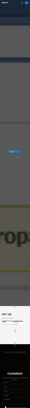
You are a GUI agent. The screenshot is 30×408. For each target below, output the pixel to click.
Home (4, 156)
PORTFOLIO (26, 3)
